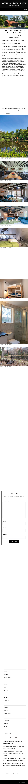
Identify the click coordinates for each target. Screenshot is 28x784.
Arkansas (6, 667)
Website (5, 534)
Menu (25, 9)
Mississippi (6, 703)
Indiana (5, 684)
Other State (7, 730)
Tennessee (6, 720)
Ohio (5, 681)
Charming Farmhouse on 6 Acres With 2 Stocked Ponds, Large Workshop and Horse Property (13, 753)
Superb (23, 782)
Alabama (6, 671)
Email (4, 527)
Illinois (5, 726)
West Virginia (7, 677)
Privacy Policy (7, 733)
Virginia (6, 723)
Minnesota (6, 700)
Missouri (6, 707)
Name (4, 521)
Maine (5, 694)
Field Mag (8, 113)
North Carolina (7, 713)
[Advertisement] (14, 93)
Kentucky (6, 690)
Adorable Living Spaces (14, 3)
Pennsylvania (7, 717)
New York (6, 710)
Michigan (6, 697)
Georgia (6, 674)
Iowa (5, 687)
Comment (6, 501)
